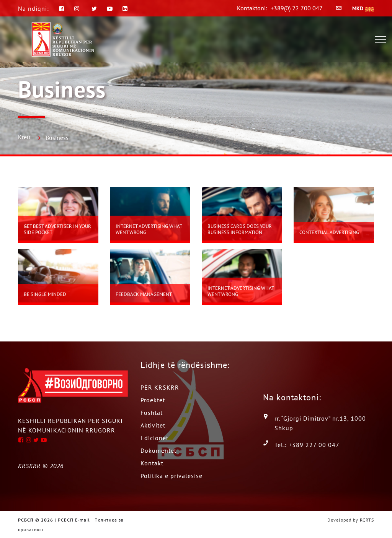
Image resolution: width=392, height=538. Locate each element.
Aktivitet (152, 425)
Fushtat (151, 412)
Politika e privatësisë (171, 475)
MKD (358, 8)
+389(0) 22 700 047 (297, 8)
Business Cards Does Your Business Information (239, 229)
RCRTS (367, 520)
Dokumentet (158, 450)
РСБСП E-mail (74, 520)
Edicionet (154, 438)
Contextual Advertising (329, 232)
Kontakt (151, 463)
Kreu (24, 137)
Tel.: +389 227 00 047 (307, 445)
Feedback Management (144, 294)
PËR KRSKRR (159, 387)
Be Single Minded (45, 294)
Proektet (152, 400)
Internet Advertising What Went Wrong (149, 229)
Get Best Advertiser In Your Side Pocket (57, 229)
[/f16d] (78, 8)
